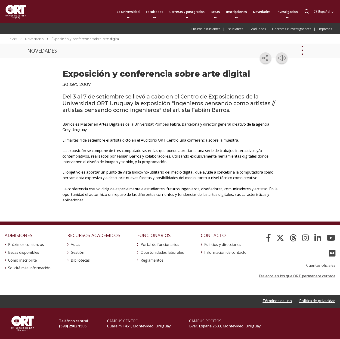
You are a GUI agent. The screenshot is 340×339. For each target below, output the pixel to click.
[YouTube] (331, 238)
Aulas (75, 244)
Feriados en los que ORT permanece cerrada (297, 276)
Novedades (261, 12)
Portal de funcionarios (160, 244)
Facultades (154, 12)
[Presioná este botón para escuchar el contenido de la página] (281, 57)
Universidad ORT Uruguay (16, 11)
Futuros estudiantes (206, 29)
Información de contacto (225, 252)
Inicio (12, 39)
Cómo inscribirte (22, 260)
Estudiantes (235, 29)
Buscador (307, 11)
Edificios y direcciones (222, 244)
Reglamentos (152, 260)
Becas (215, 12)
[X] (280, 238)
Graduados (258, 29)
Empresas (325, 29)
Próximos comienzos (26, 244)
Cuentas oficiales (320, 265)
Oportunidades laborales (162, 252)
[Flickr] (332, 253)
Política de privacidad (317, 300)
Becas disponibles (23, 252)
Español (324, 11)
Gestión (77, 252)
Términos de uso (277, 300)
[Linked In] (317, 238)
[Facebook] (268, 238)
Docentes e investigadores (291, 29)
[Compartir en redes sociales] (265, 57)
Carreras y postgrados (186, 12)
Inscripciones (236, 12)
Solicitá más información (29, 267)
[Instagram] (305, 238)
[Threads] (293, 238)
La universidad (128, 12)
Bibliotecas (80, 260)
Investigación (287, 12)
